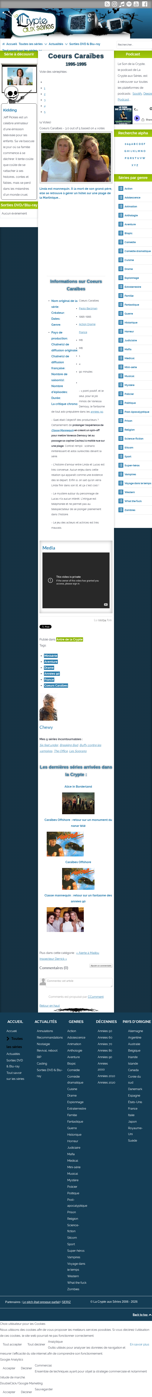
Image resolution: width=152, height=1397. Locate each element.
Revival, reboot (47, 1050)
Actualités (13, 1054)
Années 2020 (106, 1082)
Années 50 (105, 1031)
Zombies (73, 1289)
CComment (96, 997)
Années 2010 (106, 1076)
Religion (72, 1218)
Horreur (72, 1141)
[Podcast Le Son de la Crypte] (129, 5)
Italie (131, 1115)
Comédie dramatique (75, 1079)
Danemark (135, 1089)
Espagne (134, 1095)
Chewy (46, 727)
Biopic (71, 1063)
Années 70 (105, 1044)
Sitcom (72, 1237)
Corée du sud (134, 1079)
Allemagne (135, 1031)
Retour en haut (49, 1005)
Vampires (73, 1257)
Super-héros (76, 1250)
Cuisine (72, 1089)
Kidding (10, 110)
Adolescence (76, 1037)
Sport (71, 1244)
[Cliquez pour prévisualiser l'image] (76, 157)
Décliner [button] (26, 1368)
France (83, 332)
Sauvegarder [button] (44, 1389)
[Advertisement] (76, 242)
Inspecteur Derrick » (53, 959)
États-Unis (135, 1102)
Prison (71, 1212)
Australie (134, 1044)
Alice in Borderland (78, 786)
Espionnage (75, 1102)
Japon (132, 1121)
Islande (133, 1063)
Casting (42, 1063)
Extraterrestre (76, 1108)
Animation (74, 1044)
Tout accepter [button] (12, 1344)
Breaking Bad (69, 745)
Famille (72, 1115)
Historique (74, 1134)
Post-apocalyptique (77, 1202)
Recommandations (50, 1037)
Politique (73, 1193)
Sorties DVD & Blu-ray (14, 1063)
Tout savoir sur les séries (15, 1076)
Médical (72, 1160)
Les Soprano (78, 751)
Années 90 (52, 673)
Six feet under (48, 745)
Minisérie (50, 656)
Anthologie (74, 1050)
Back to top (140, 1314)
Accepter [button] (9, 1368)
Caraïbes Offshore (78, 862)
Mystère (72, 1180)
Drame (91, 324)
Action (83, 324)
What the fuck (76, 1282)
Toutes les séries (14, 1042)
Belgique (134, 1050)
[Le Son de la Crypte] (136, 5)
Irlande (133, 1057)
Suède (132, 1140)
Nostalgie (43, 1044)
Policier (72, 1186)
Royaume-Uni (135, 1131)
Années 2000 (103, 1066)
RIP (39, 1057)
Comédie (73, 1070)
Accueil (11, 1031)
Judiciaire (73, 1147)
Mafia (71, 1154)
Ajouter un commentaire (101, 965)
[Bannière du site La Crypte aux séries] (76, 23)
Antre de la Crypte (70, 639)
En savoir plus (139, 1344)
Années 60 (105, 1037)
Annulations (45, 1031)
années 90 (97, 411)
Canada (133, 1070)
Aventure (50, 662)
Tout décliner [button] (36, 1344)
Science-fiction (73, 1228)
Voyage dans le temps (76, 1266)
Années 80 (105, 1050)
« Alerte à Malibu (87, 953)
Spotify (137, 93)
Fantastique (75, 1121)
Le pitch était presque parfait (41, 1302)
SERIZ (66, 1302)
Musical (72, 1173)
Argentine (134, 1037)
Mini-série (73, 1167)
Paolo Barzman (88, 308)
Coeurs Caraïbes (56, 685)
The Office (61, 751)
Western (73, 1276)
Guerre (72, 1128)
